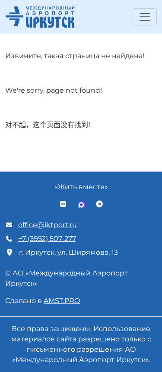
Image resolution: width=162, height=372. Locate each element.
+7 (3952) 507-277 (47, 238)
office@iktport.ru (47, 225)
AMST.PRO (62, 301)
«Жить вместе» (81, 187)
